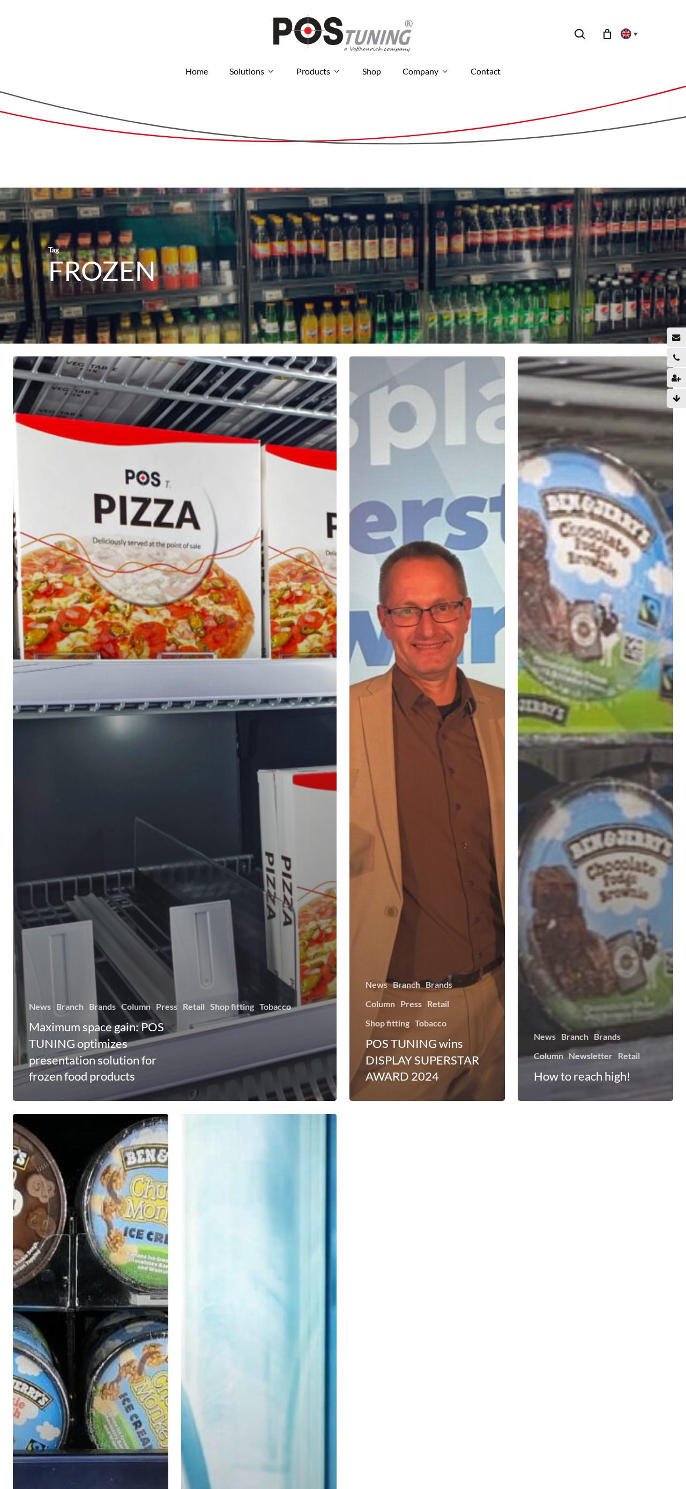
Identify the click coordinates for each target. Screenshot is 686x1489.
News (40, 1006)
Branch (70, 1006)
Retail (194, 1006)
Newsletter (591, 1056)
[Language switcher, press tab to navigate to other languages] (626, 33)
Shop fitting (232, 1006)
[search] (579, 34)
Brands (102, 1006)
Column (136, 1006)
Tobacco (275, 1006)
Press (166, 1006)
